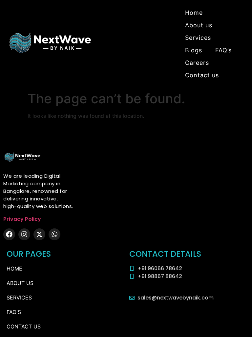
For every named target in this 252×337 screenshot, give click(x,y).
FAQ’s (223, 50)
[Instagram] (24, 234)
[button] (199, 38)
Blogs (193, 50)
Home (194, 12)
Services (198, 37)
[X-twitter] (39, 234)
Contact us (202, 75)
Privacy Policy (22, 219)
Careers (197, 62)
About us (198, 25)
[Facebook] (9, 234)
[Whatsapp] (54, 234)
